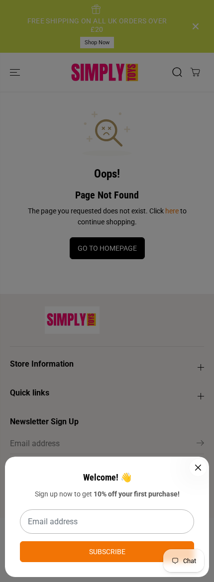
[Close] (198, 468)
